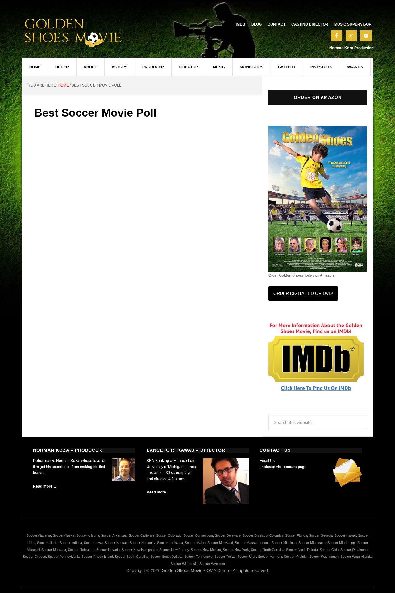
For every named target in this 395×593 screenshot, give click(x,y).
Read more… (44, 486)
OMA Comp (217, 570)
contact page (295, 467)
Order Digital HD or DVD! (303, 293)
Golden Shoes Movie (182, 570)
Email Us (267, 461)
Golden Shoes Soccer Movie (74, 30)
